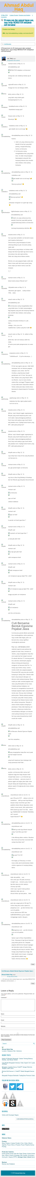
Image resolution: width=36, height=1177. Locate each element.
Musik (30, 1143)
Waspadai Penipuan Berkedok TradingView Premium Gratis (18, 1075)
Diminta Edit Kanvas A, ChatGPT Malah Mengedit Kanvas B (18, 1072)
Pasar (8, 1145)
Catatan (7, 1143)
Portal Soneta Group (7, 1153)
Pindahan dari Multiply (24, 15)
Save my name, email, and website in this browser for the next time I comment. (18, 1035)
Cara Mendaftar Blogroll (25, 1119)
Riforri (7, 1155)
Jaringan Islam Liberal (24, 1157)
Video (26, 1143)
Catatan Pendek (14, 15)
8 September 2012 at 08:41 (13, 60)
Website (3, 1026)
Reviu (13, 1145)
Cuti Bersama (7, 44)
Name (2, 1014)
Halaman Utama (6, 1138)
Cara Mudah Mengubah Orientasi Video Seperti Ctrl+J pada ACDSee (18, 1063)
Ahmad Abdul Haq (19, 7)
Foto (22, 1143)
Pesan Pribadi (25, 1145)
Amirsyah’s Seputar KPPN (9, 1157)
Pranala (18, 1145)
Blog (3, 1143)
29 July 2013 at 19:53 (12, 976)
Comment (4, 997)
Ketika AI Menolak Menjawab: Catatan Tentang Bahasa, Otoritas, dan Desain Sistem (17, 1059)
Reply (32, 964)
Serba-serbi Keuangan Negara (10, 1115)
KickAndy (31, 1155)
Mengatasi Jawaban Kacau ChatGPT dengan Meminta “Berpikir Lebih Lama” (17, 1067)
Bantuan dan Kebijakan (8, 1164)
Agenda (4, 1145)
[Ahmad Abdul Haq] (2, 1047)
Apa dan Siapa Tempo (20, 1153)
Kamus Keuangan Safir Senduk (18, 1155)
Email (2, 1020)
